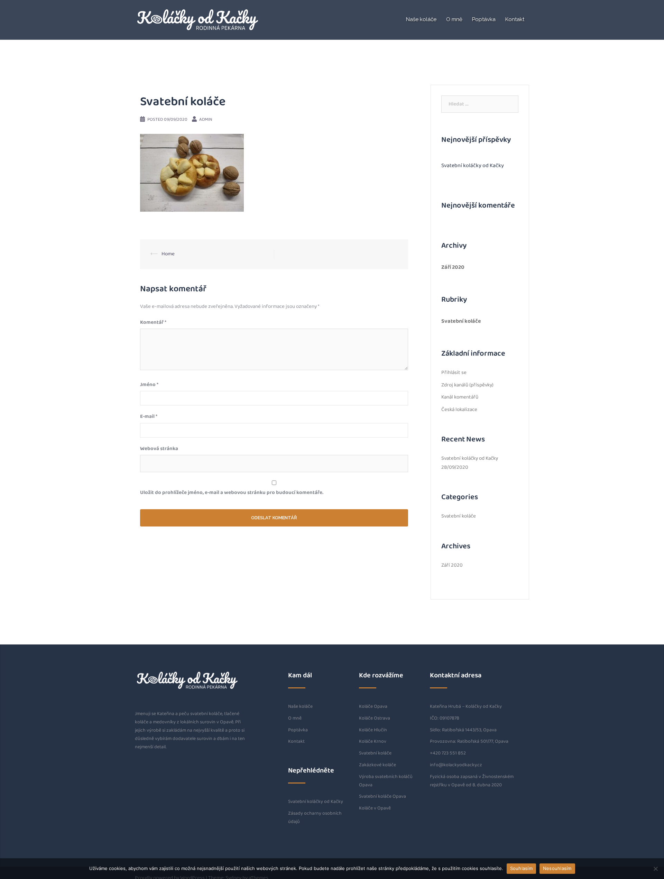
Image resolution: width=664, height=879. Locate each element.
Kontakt (514, 19)
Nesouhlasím (557, 868)
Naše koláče (421, 19)
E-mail (148, 416)
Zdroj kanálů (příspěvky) (467, 385)
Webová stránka (159, 449)
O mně (454, 19)
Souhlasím (521, 868)
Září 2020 (452, 267)
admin (205, 119)
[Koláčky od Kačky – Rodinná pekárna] (197, 19)
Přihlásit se (454, 372)
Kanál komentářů (459, 397)
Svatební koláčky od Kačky (472, 166)
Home (168, 254)
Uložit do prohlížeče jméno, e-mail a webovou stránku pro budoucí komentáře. (231, 492)
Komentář (153, 322)
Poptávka (484, 19)
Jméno (149, 385)
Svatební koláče (461, 321)
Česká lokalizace (459, 409)
